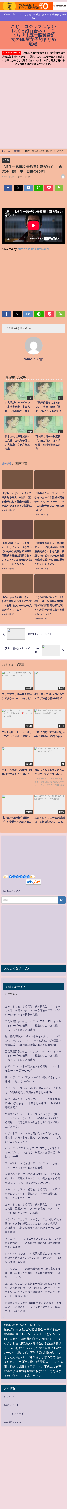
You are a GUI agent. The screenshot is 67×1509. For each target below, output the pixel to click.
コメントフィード (14, 1413)
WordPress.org (12, 1422)
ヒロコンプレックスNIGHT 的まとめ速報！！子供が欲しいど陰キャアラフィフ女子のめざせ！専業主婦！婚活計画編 (33, 1307)
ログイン (9, 1396)
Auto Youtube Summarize (33, 249)
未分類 (6, 160)
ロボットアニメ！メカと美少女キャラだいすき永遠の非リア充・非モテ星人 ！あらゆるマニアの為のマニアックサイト (33, 1137)
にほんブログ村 (12, 890)
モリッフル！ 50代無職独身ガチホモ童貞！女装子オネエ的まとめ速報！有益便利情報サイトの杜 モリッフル (32, 1272)
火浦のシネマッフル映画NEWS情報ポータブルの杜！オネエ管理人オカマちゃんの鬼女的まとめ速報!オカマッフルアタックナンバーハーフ (32, 1178)
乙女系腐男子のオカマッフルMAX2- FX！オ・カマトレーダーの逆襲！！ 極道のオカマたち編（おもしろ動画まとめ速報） (33, 1025)
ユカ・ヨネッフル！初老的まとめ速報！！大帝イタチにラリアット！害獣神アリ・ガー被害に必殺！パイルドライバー (32, 1193)
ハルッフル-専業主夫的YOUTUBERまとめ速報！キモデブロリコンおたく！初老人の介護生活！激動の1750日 (32, 1152)
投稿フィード (11, 1405)
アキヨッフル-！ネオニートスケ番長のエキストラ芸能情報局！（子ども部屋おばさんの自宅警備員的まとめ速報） (33, 1242)
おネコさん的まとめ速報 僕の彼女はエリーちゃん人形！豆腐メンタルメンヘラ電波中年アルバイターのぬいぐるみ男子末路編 (32, 1010)
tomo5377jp (33, 359)
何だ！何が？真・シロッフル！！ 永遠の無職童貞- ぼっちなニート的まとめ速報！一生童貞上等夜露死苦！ (33, 1103)
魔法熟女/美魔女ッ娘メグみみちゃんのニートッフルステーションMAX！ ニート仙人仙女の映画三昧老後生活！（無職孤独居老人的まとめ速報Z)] (33, 1040)
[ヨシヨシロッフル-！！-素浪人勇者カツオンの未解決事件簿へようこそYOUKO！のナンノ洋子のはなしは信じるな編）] (33, 1257)
